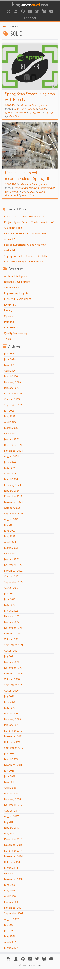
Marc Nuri (14, 116)
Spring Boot (35, 112)
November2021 (13, 633)
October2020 (12, 679)
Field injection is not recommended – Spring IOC (27, 175)
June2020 (10, 702)
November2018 (13, 765)
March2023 (11, 548)
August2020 (11, 690)
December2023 (13, 496)
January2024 (11, 490)
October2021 (12, 639)
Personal (9, 321)
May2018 (9, 782)
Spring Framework (15, 112)
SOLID (42, 109)
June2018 (10, 776)
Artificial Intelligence (15, 276)
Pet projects (11, 327)
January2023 (11, 559)
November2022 (13, 570)
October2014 (12, 862)
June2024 (10, 462)
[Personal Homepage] (16, 11)
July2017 (9, 822)
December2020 (13, 667)
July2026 (9, 353)
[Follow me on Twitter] (37, 11)
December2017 (13, 805)
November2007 (13, 907)
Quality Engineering (15, 333)
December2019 (13, 730)
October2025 (12, 399)
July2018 (9, 770)
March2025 (11, 428)
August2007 (11, 919)
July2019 (9, 753)
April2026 (10, 370)
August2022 (11, 587)
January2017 (11, 827)
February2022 (12, 616)
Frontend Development (17, 299)
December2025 (13, 393)
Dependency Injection (26, 188)
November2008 (13, 879)
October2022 (12, 576)
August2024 (11, 456)
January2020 (11, 725)
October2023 (12, 508)
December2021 (13, 627)
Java (24, 109)
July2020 (9, 696)
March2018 (11, 793)
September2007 (13, 913)
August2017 (11, 816)
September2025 (13, 405)
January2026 (11, 388)
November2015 (13, 845)
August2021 (11, 650)
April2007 (10, 942)
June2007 (10, 930)
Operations (10, 316)
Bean (16, 109)
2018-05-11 (11, 105)
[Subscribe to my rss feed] (8, 11)
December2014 (13, 850)
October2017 (12, 810)
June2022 (10, 599)
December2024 (13, 445)
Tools (7, 339)
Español (30, 18)
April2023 (10, 542)
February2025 (12, 433)
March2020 (11, 713)
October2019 (12, 742)
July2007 (9, 925)
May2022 (9, 605)
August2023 (11, 519)
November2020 (13, 673)
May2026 (9, 365)
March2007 (11, 947)
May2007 (9, 936)
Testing (48, 112)
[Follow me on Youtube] (51, 11)
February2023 (12, 553)
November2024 (13, 450)
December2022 (13, 565)
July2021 (9, 656)
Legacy (8, 310)
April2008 (10, 896)
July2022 (9, 593)
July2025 (9, 410)
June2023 (10, 530)
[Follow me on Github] (23, 11)
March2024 (11, 479)
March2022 (11, 610)
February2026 (12, 382)
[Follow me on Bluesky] (44, 11)
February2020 (12, 719)
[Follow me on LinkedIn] (30, 11)
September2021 (13, 645)
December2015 (13, 839)
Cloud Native (11, 287)
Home (5, 26)
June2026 (10, 359)
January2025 (11, 439)
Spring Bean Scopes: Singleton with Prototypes (30, 96)
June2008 (10, 885)
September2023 (13, 513)
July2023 (9, 525)
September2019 (13, 747)
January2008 (11, 902)
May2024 (9, 468)
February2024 (12, 485)
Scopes (32, 109)
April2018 (10, 787)
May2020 (9, 707)
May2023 (9, 536)
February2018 (12, 799)
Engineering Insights (16, 293)
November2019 (13, 736)
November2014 (13, 856)
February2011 (12, 873)
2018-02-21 (11, 184)
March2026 (11, 376)
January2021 (11, 662)
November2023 (13, 502)
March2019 (11, 759)
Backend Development (17, 281)
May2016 (9, 833)
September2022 (13, 582)
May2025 (9, 416)
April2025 (10, 422)
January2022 (11, 622)
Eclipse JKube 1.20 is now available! (24, 216)
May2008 (9, 890)
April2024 (10, 473)
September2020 (13, 685)
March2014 (11, 867)
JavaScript (10, 304)
